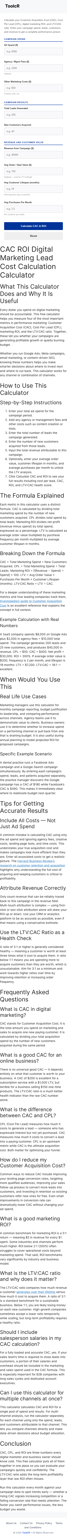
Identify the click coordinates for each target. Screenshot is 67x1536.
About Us (11, 1523)
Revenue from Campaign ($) (19, 148)
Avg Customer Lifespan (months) (21, 182)
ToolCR (26, 1532)
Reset (33, 235)
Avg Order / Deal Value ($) (17, 165)
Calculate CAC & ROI (33, 226)
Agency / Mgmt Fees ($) (16, 61)
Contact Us (26, 1523)
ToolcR (12, 6)
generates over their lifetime (36, 1292)
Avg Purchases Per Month (18, 202)
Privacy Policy (44, 1523)
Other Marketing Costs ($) (17, 81)
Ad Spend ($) (11, 45)
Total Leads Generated (16, 108)
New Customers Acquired (17, 125)
